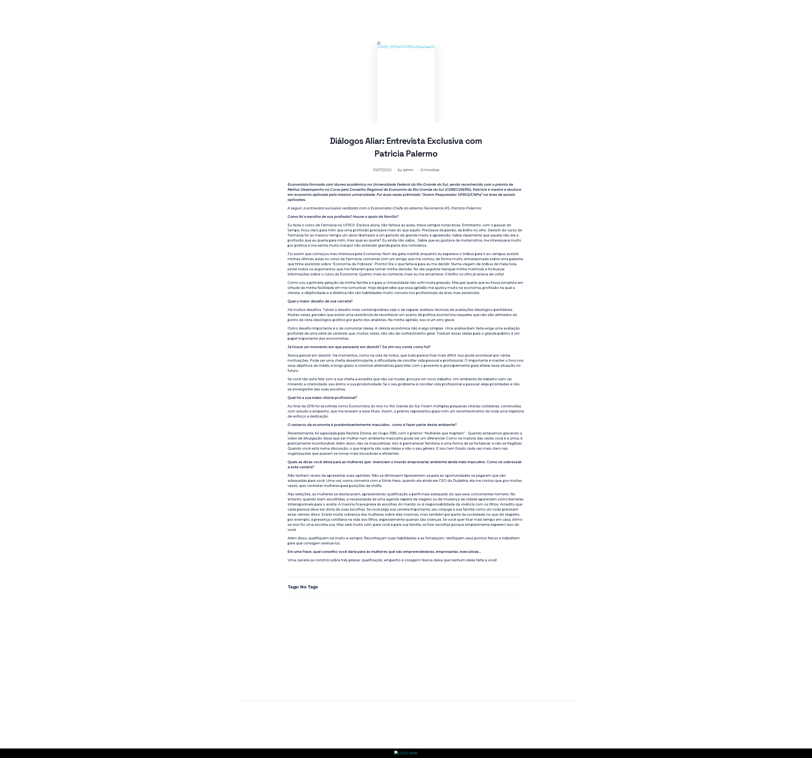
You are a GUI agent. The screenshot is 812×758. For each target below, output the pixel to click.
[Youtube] (407, 683)
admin (408, 170)
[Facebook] (395, 683)
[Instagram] (384, 683)
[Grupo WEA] (258, 16)
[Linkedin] (418, 683)
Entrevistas (430, 170)
